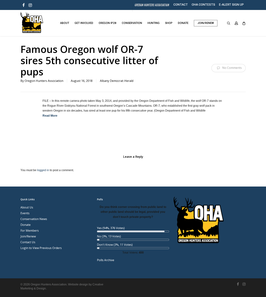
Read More (50, 115)
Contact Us (27, 242)
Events (24, 213)
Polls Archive (105, 260)
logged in (43, 170)
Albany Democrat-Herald (116, 81)
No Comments (231, 68)
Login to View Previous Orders (41, 248)
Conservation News (33, 219)
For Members (29, 231)
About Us (26, 207)
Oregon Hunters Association (44, 81)
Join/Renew (28, 236)
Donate (25, 225)
